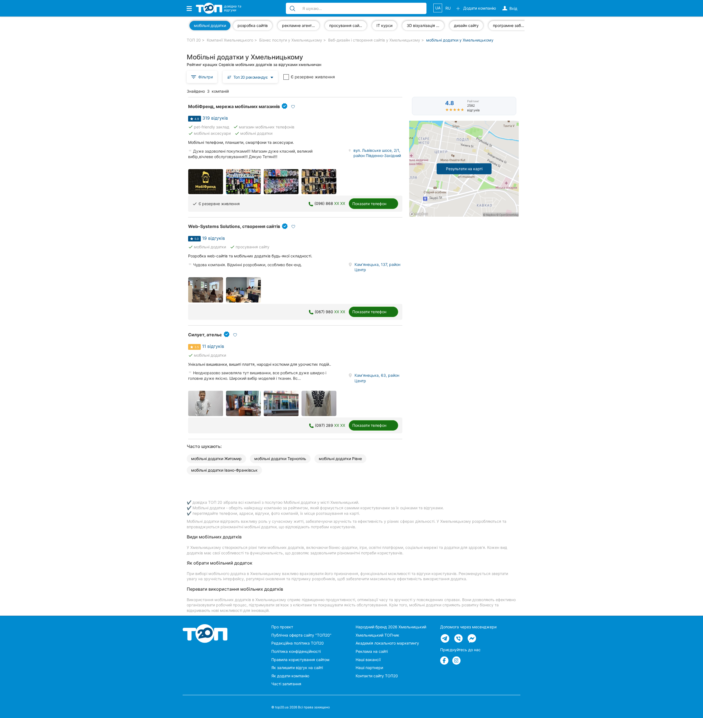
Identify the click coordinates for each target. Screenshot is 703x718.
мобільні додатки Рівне (340, 458)
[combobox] (250, 77)
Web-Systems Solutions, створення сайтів (234, 226)
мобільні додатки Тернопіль (280, 458)
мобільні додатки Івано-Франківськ (224, 470)
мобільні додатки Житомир (216, 458)
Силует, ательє (205, 334)
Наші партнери (369, 667)
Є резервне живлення (313, 76)
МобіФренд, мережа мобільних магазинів (234, 106)
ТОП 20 (194, 40)
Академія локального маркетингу (387, 643)
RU (448, 8)
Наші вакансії (368, 659)
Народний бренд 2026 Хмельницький (391, 627)
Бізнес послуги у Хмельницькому (290, 40)
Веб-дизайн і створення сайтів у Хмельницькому (374, 40)
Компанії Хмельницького (230, 40)
